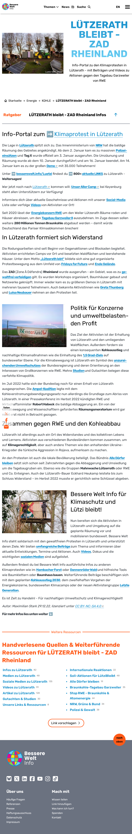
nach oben (119, 739)
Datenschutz (14, 817)
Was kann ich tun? (63, 808)
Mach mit (60, 791)
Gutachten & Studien (19, 699)
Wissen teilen (60, 799)
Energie (32, 100)
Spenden (57, 813)
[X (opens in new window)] (16, 778)
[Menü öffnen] (127, 7)
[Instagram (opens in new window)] (47, 778)
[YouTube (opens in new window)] (39, 778)
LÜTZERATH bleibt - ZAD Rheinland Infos (67, 115)
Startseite (15, 100)
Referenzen (13, 804)
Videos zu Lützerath (19, 687)
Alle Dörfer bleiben (84, 681)
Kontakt (56, 817)
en (118, 7)
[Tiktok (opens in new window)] (55, 778)
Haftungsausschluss (18, 813)
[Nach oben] (116, 114)
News (66, 7)
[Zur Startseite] (10, 6)
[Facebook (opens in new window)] (32, 778)
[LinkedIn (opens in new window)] (24, 778)
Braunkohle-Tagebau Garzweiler (95, 687)
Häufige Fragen (15, 799)
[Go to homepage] (25, 758)
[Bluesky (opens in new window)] (9, 778)
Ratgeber (12, 115)
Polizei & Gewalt (82, 710)
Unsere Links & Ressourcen (24, 705)
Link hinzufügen (61, 804)
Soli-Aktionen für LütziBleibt (92, 676)
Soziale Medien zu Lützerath (25, 681)
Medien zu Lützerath (19, 676)
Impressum (13, 822)
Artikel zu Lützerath (19, 693)
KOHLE (46, 100)
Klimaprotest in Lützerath (88, 134)
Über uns (14, 791)
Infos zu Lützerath (17, 670)
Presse (10, 808)
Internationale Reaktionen (91, 670)
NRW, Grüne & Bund (85, 704)
